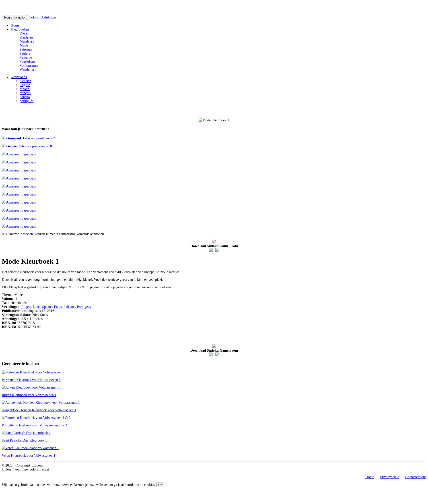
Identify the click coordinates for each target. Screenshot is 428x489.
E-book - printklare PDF (31, 138)
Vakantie (26, 57)
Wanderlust (27, 69)
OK (160, 485)
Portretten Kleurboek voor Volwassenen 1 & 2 (34, 425)
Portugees (84, 307)
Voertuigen (27, 61)
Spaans (47, 307)
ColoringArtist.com (42, 17)
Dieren (24, 33)
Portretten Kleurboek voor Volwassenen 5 (31, 380)
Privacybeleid (389, 477)
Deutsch (25, 81)
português (26, 101)
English (25, 85)
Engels (26, 307)
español (25, 89)
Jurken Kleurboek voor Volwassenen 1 (29, 395)
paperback (20, 154)
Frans (58, 307)
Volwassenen (29, 65)
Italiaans (69, 307)
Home (15, 25)
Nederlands (19, 77)
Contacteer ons (415, 477)
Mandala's (27, 41)
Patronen (26, 49)
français (25, 93)
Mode (24, 45)
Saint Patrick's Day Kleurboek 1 (24, 440)
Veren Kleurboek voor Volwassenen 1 (28, 455)
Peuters (25, 53)
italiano (25, 97)
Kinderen (26, 37)
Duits (36, 307)
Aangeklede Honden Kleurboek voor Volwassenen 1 (39, 410)
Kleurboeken (20, 29)
